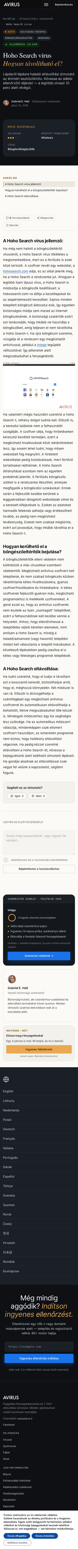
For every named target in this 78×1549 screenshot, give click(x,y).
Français (9, 1138)
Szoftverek (9, 1446)
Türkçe (8, 1186)
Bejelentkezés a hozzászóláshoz (39, 868)
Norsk (7, 1214)
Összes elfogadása (16, 1535)
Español (8, 1176)
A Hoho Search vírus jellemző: (23, 184)
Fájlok (6, 1452)
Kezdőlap (9, 18)
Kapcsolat (8, 1506)
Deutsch (9, 1129)
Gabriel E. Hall (20, 101)
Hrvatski (9, 1243)
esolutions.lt (25, 1418)
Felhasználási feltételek (17, 1480)
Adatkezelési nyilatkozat (17, 1487)
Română (9, 1262)
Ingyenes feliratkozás (39, 1049)
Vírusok (7, 1439)
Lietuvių (8, 1101)
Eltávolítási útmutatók (36, 18)
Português (10, 1157)
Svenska (9, 1195)
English (8, 1091)
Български (11, 1271)
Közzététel (9, 1499)
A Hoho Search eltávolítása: (22, 196)
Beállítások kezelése (17, 1542)
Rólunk (7, 1474)
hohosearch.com (15, 271)
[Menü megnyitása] (46, 4)
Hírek (6, 1458)
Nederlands (11, 1110)
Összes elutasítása (44, 1535)
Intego (42, 345)
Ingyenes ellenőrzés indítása (39, 1358)
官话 (6, 1233)
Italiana (8, 1148)
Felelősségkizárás (13, 1493)
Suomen (9, 1205)
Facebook (9, 1424)
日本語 (7, 1252)
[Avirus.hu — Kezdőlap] (13, 4)
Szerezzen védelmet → (39, 955)
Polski (7, 1120)
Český (7, 1224)
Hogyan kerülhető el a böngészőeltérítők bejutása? (36, 190)
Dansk (7, 1167)
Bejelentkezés (64, 4)
